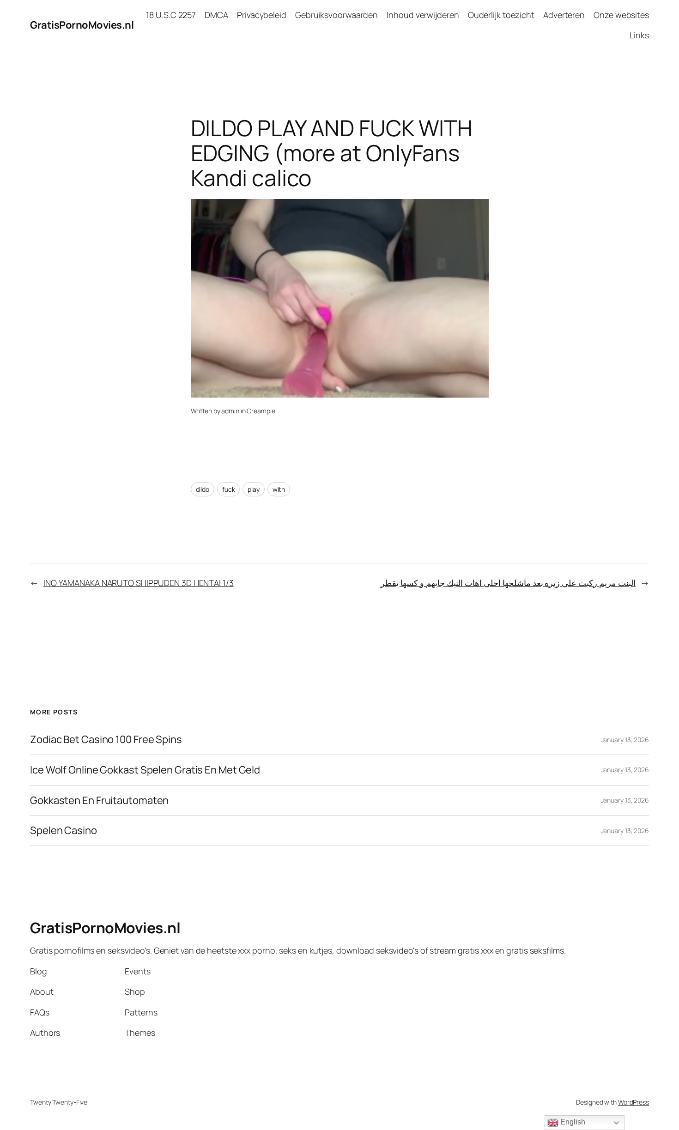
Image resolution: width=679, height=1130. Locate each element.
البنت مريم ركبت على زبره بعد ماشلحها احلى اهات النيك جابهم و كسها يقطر (508, 582)
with (279, 489)
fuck (228, 489)
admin (230, 410)
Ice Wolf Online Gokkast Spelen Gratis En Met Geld (145, 770)
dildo (203, 489)
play (254, 489)
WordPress (633, 1102)
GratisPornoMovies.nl (81, 25)
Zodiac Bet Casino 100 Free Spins (106, 739)
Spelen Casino (63, 830)
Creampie (261, 410)
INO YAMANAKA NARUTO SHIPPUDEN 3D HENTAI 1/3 (138, 582)
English (571, 1122)
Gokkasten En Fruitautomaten (99, 800)
